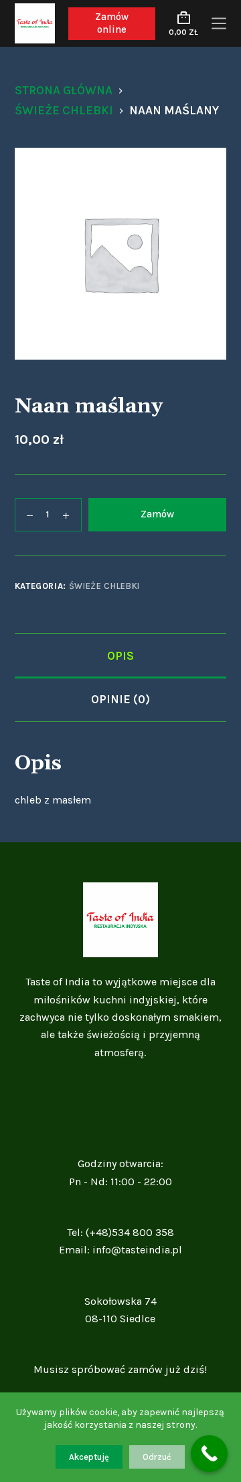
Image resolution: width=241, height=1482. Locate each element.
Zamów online (112, 23)
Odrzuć (157, 1457)
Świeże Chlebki (104, 586)
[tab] (121, 655)
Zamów (157, 514)
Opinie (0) (120, 699)
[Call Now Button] (209, 1453)
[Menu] (219, 23)
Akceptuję (89, 1457)
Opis (120, 655)
